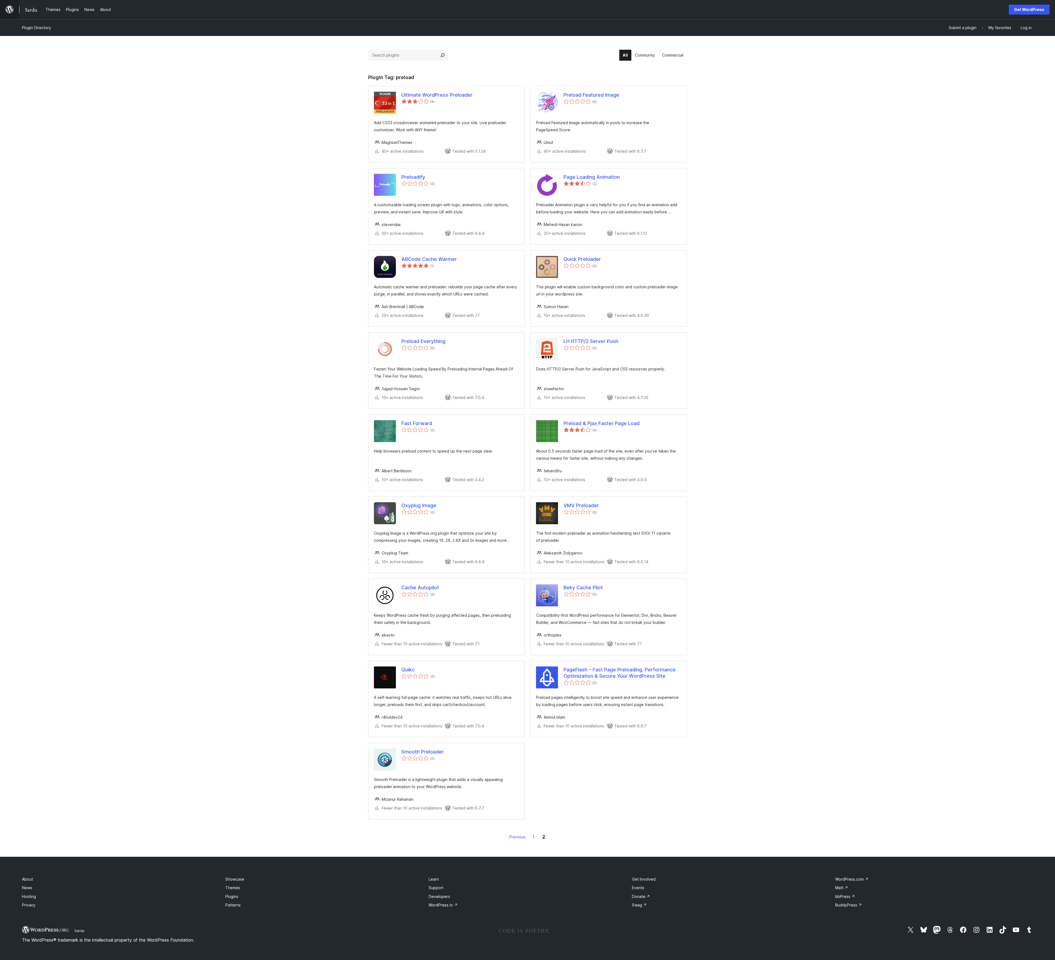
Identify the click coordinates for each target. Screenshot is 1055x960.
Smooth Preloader (422, 752)
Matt (841, 887)
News (27, 887)
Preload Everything (423, 341)
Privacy (28, 905)
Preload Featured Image (591, 95)
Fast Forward (416, 423)
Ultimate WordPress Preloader (437, 95)
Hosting (29, 896)
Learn (434, 879)
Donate (641, 896)
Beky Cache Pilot (583, 587)
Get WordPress (1029, 9)
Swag (639, 905)
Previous (517, 837)
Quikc (408, 669)
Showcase (234, 879)
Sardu (79, 930)
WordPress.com (851, 879)
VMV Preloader (581, 505)
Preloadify (413, 177)
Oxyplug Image (418, 505)
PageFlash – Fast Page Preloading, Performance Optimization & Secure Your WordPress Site (619, 673)
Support (436, 887)
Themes (232, 887)
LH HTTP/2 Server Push (590, 341)
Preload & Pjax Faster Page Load (601, 423)
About (27, 879)
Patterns (233, 905)
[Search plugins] (442, 55)
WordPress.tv (443, 905)
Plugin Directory (36, 27)
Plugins (231, 896)
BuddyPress (848, 905)
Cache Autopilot (420, 587)
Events (638, 887)
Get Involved (644, 879)
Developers (439, 896)
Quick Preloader (582, 259)
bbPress (845, 896)
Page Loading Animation (591, 177)
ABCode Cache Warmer (429, 259)
